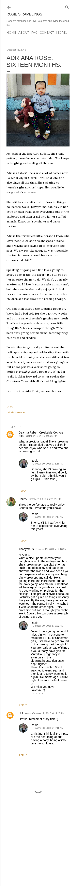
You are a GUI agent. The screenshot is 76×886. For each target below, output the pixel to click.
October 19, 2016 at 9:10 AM (50, 549)
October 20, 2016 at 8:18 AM (47, 728)
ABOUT (23, 32)
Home (11, 32)
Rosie (34, 460)
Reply (23, 490)
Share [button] (9, 406)
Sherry (23, 499)
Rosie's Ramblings (24, 14)
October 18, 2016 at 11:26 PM (45, 499)
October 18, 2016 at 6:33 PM (41, 436)
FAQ (34, 32)
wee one (20, 412)
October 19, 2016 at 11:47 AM (48, 713)
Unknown (25, 713)
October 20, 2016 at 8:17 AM (47, 517)
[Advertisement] (38, 850)
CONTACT (47, 32)
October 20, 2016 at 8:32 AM (47, 625)
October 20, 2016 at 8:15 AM (47, 463)
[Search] (67, 6)
